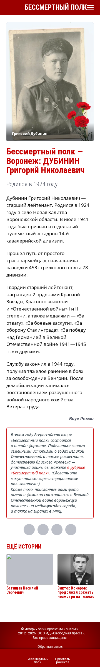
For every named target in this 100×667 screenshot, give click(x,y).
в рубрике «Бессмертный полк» (48, 470)
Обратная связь (50, 647)
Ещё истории (23, 546)
